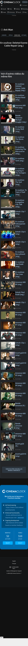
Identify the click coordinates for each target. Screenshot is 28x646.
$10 (20, 538)
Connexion (24, 5)
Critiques (23, 35)
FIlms (10, 9)
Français (14, 563)
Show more (20, 518)
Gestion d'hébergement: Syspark (14, 571)
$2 (7, 538)
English (14, 561)
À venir (4, 12)
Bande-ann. (17, 35)
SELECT (8, 543)
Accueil (4, 9)
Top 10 (19, 12)
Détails (11, 35)
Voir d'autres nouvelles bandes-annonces (14, 469)
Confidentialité (15, 567)
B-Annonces (12, 12)
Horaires (4, 35)
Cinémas (18, 9)
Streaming (25, 9)
